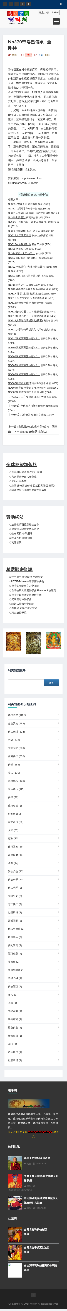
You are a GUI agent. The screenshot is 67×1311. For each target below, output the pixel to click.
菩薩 (14, 739)
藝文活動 (15, 945)
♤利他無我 (15, 542)
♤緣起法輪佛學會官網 (21, 603)
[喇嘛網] (22, 4)
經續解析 (16, 781)
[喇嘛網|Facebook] (5, 4)
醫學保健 (15, 855)
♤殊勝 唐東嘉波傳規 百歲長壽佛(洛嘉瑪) (32, 485)
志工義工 (15, 904)
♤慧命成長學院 (17, 612)
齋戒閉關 (15, 920)
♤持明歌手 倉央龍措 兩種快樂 (26, 576)
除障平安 (15, 896)
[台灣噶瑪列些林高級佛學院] (15, 1269)
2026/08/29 (40, 1163)
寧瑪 (28, 1186)
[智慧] (33, 643)
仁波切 (14, 813)
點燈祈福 (15, 912)
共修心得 (15, 978)
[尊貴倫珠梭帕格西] (15, 1234)
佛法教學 (17, 715)
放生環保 (15, 1052)
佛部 (14, 764)
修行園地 (15, 846)
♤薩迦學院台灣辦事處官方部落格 (27, 490)
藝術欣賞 (15, 805)
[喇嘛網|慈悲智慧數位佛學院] (11, 4)
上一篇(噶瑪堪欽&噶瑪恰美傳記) (28, 426)
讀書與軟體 (16, 969)
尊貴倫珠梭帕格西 (36, 1229)
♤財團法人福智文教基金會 (24, 529)
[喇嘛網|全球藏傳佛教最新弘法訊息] (16, 4)
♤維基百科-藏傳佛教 (20, 537)
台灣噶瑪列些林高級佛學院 (41, 1265)
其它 (12, 1044)
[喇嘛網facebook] (33, 1295)
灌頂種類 (15, 953)
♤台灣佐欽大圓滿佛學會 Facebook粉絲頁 (32, 590)
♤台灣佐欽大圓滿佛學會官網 (25, 594)
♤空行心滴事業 (17, 481)
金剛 (13, 863)
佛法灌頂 (15, 986)
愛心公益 (15, 871)
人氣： (44, 55)
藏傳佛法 (16, 756)
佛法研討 (16, 731)
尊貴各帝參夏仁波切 (37, 1247)
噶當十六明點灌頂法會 (37, 1157)
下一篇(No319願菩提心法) (30, 431)
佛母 (13, 797)
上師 (12, 1002)
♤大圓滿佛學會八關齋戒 (22, 476)
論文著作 (15, 822)
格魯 (28, 1163)
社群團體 (15, 1060)
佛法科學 (15, 879)
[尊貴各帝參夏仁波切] (15, 1252)
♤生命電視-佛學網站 (20, 533)
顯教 (13, 838)
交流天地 (16, 723)
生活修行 (16, 789)
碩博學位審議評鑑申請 (33, 194)
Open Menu (56, 21)
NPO (12, 994)
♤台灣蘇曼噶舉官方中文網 (24, 585)
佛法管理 (15, 887)
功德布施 (15, 1019)
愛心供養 (15, 1027)
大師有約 (16, 748)
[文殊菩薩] (53, 640)
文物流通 (15, 1011)
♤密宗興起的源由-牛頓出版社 (25, 472)
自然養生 (15, 937)
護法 (14, 772)
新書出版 (15, 1035)
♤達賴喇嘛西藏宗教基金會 (24, 524)
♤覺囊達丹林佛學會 (20, 599)
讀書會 (13, 961)
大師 (13, 830)
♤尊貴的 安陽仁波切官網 (23, 608)
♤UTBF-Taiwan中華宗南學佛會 (26, 581)
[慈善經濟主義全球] (28, 4)
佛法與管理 (16, 928)
